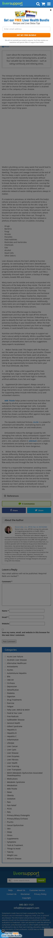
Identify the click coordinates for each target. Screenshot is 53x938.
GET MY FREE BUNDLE (26, 35)
